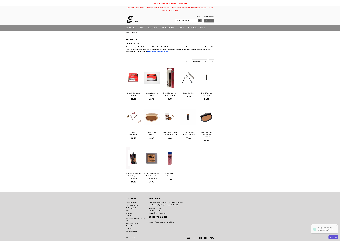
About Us (129, 213)
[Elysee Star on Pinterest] (157, 217)
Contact (128, 215)
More (202, 28)
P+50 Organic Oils (131, 208)
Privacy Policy (130, 226)
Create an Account (208, 16)
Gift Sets (192, 28)
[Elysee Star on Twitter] (150, 217)
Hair (142, 28)
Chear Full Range (131, 202)
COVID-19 (129, 228)
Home (127, 32)
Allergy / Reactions (132, 223)
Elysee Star (133, 237)
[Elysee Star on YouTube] (165, 217)
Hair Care (153, 28)
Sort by (188, 61)
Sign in (198, 16)
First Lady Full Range (132, 205)
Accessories (168, 28)
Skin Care (130, 28)
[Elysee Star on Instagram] (161, 217)
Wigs (181, 28)
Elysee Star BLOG (131, 231)
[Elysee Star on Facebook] (153, 217)
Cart (210, 20)
